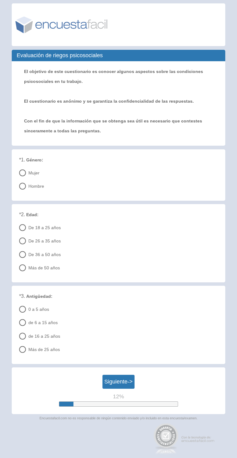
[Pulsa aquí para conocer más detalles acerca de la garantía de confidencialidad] (166, 438)
